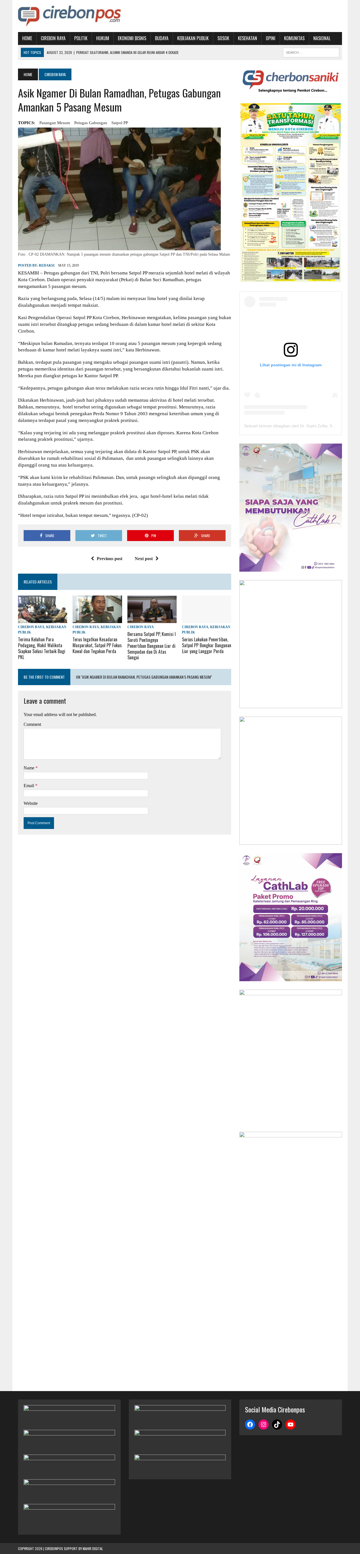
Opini (270, 38)
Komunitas (294, 38)
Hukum (102, 38)
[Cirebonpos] (69, 16)
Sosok (223, 38)
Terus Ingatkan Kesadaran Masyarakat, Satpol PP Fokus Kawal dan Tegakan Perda (97, 645)
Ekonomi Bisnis (132, 38)
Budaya (161, 38)
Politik (80, 38)
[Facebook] (250, 1424)
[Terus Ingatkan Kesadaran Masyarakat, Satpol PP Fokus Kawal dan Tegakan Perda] (97, 619)
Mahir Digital (93, 1548)
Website (31, 803)
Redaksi (47, 265)
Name (29, 767)
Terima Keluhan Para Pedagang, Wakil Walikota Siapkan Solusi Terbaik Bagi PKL (41, 648)
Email (29, 785)
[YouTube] (290, 1424)
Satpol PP (119, 123)
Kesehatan (247, 38)
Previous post (109, 558)
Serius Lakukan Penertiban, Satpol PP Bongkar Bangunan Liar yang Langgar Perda (206, 645)
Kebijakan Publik (193, 38)
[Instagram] (263, 1424)
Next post (144, 558)
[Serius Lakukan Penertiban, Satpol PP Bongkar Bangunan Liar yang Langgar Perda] (206, 619)
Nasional (321, 38)
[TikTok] (277, 1424)
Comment (32, 724)
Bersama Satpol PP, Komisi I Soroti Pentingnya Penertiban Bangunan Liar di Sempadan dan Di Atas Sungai (151, 646)
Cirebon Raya (53, 38)
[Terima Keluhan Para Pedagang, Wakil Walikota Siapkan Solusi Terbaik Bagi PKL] (42, 619)
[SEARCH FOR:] (311, 51)
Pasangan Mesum (54, 123)
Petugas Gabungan (90, 123)
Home (27, 38)
